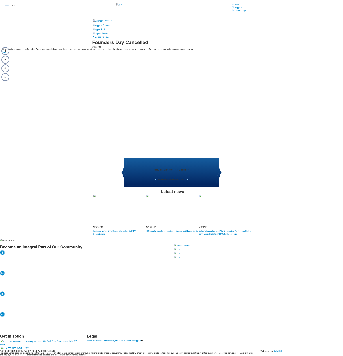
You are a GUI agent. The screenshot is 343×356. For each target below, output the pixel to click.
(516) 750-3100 (24, 347)
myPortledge (240, 10)
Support (238, 7)
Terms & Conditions (95, 340)
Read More (98, 196)
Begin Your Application (172, 179)
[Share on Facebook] (5, 51)
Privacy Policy (109, 340)
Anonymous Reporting (124, 340)
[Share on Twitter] (5, 68)
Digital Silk (278, 351)
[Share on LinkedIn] (5, 59)
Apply (103, 29)
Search (238, 4)
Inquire (105, 33)
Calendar (108, 20)
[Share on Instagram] (5, 77)
